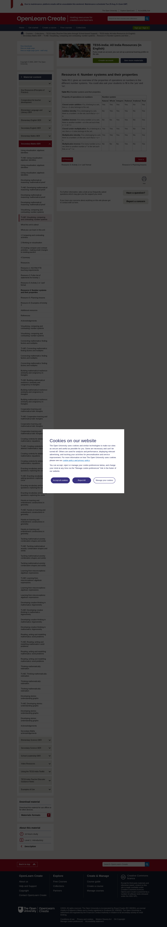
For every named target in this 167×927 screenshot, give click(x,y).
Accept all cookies (60, 480)
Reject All (82, 480)
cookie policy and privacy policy (76, 460)
